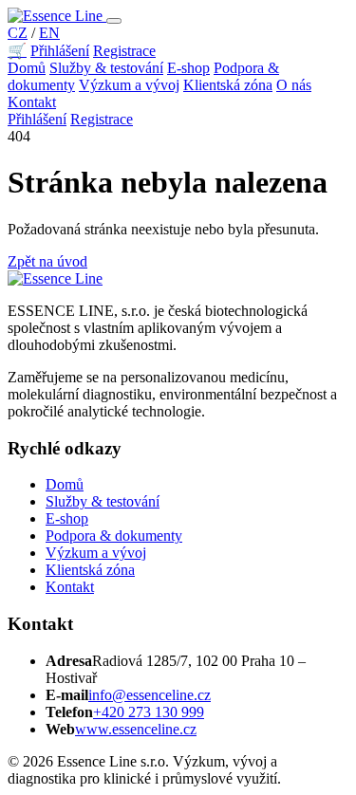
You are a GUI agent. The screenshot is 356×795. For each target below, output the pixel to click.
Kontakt (32, 102)
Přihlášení (59, 51)
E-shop (188, 68)
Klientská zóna (227, 85)
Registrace (124, 51)
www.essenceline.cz (136, 729)
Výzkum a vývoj (129, 85)
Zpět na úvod (47, 261)
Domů (27, 68)
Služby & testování (106, 68)
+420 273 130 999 (148, 712)
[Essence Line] (57, 16)
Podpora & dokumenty (114, 535)
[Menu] (114, 21)
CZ (18, 33)
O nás (293, 85)
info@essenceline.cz (149, 695)
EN (49, 33)
